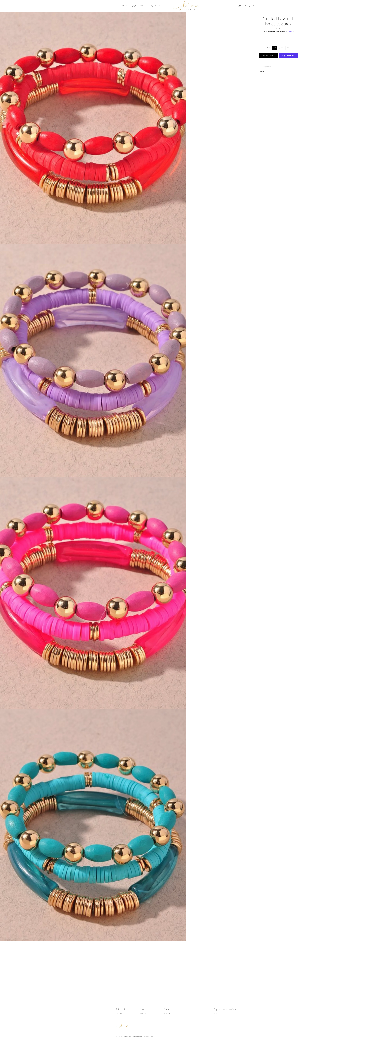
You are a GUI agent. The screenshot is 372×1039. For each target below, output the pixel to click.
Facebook (167, 1013)
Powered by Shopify (137, 1036)
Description (267, 67)
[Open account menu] (249, 6)
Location (119, 1013)
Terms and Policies (148, 1036)
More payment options (288, 60)
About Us (143, 1013)
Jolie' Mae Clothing (126, 1036)
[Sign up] (254, 1014)
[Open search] (245, 6)
